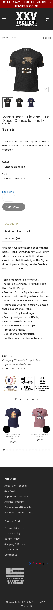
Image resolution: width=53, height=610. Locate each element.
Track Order (11, 549)
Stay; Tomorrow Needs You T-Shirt (13, 436)
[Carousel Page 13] (43, 450)
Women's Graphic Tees (27, 360)
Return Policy (12, 538)
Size (4, 173)
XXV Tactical (17, 368)
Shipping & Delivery (15, 544)
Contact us (10, 555)
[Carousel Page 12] (39, 450)
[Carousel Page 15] (49, 450)
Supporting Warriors (16, 496)
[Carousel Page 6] (20, 450)
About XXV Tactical (15, 485)
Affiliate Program (14, 501)
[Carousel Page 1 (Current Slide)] (4, 450)
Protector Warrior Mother (40, 435)
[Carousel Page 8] (26, 450)
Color (6, 162)
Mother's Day (23, 364)
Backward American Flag (18, 512)
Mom (12, 364)
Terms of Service (14, 528)
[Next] (45, 70)
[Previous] (7, 70)
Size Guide (8, 192)
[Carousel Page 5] (17, 450)
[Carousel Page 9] (30, 450)
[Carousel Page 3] (10, 450)
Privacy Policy (12, 533)
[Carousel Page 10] (33, 450)
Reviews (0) (12, 238)
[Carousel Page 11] (36, 450)
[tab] (26, 224)
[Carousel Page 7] (23, 450)
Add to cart (14, 206)
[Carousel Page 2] (7, 450)
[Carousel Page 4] (13, 450)
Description (12, 224)
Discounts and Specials (17, 507)
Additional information (19, 231)
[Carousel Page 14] (46, 450)
